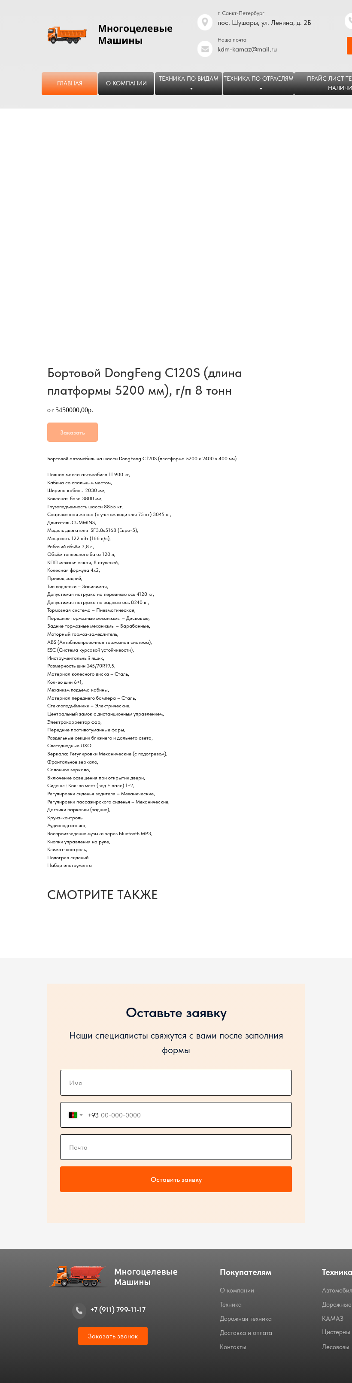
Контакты (233, 1347)
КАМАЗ (332, 1319)
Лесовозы (335, 1347)
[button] (113, 1336)
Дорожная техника (246, 1319)
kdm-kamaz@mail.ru (247, 49)
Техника (231, 1304)
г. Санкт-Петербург (241, 13)
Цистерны (336, 1332)
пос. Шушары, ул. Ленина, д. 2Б (264, 22)
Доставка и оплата (246, 1333)
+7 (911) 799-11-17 (118, 1309)
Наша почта (232, 39)
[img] (204, 49)
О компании (237, 1290)
